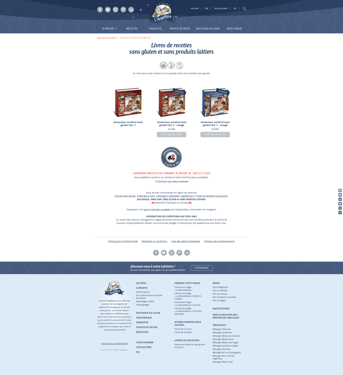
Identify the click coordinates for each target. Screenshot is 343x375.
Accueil (195, 9)
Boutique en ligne (106, 37)
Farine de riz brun (183, 329)
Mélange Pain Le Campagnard (227, 352)
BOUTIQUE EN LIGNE (208, 28)
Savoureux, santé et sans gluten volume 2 (189, 346)
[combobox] (239, 9)
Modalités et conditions (154, 241)
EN (235, 9)
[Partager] (340, 212)
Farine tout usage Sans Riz (187, 303)
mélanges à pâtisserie (168, 196)
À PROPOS (108, 28)
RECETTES (132, 28)
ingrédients (187, 196)
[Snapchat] (340, 204)
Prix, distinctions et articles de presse (149, 296)
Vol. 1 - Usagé (215, 124)
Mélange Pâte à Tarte (223, 362)
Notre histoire (143, 292)
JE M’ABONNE (201, 267)
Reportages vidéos (145, 301)
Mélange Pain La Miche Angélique (224, 357)
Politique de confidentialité (123, 241)
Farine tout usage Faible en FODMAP (187, 296)
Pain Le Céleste (220, 290)
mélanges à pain (146, 196)
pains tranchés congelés (157, 209)
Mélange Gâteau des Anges (225, 342)
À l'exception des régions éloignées (172, 181)
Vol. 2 (128, 124)
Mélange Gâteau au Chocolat (226, 336)
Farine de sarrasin (183, 332)
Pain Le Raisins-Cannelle (224, 297)
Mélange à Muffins (221, 349)
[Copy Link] (340, 199)
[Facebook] (340, 190)
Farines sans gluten (125, 196)
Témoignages (142, 305)
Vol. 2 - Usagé (171, 124)
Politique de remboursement (219, 241)
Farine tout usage (183, 288)
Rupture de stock (171, 134)
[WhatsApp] (340, 208)
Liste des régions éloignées (185, 241)
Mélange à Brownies (222, 332)
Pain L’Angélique (220, 287)
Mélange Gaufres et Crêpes (225, 346)
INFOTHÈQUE (234, 28)
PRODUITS (155, 28)
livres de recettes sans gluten (212, 196)
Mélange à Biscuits (222, 329)
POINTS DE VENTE (180, 28)
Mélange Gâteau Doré (223, 339)
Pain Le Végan (219, 300)
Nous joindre (220, 9)
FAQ (206, 9)
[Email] (340, 195)
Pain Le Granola (220, 294)
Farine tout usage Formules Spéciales (188, 311)
